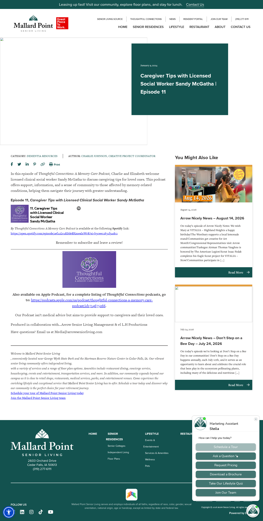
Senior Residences (148, 27)
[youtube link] (50, 512)
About (220, 27)
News (172, 19)
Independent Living (118, 452)
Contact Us (195, 4)
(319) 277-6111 (242, 19)
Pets (147, 466)
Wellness (150, 459)
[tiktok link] (41, 512)
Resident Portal (193, 19)
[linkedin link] (22, 512)
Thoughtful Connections (146, 19)
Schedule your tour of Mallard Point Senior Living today (47, 393)
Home (122, 27)
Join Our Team (219, 19)
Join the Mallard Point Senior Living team (38, 398)
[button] (9, 512)
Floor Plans (114, 459)
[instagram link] (31, 512)
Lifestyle (176, 27)
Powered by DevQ (240, 513)
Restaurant (199, 27)
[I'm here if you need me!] (252, 510)
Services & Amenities (157, 453)
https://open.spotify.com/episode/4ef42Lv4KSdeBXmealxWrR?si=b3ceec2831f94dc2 (64, 233)
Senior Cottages (116, 446)
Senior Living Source (110, 19)
